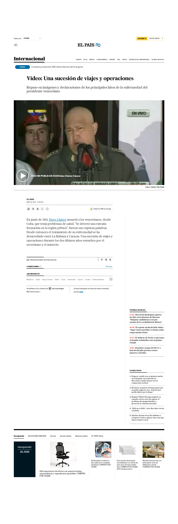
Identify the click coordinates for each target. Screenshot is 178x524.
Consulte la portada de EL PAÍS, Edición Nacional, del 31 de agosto (57, 67)
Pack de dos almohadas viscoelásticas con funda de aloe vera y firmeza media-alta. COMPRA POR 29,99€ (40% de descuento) (127, 465)
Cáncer (80, 279)
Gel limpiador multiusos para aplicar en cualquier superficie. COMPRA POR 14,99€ (101, 464)
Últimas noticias (158, 59)
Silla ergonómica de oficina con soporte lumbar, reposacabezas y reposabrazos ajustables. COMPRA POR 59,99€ (62, 473)
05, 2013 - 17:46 (35, 202)
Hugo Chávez (57, 219)
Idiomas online (81, 436)
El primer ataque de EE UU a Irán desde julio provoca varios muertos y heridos (145, 350)
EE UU (85, 59)
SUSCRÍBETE (142, 38)
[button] (89, 142)
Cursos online (65, 436)
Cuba (63, 279)
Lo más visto (135, 371)
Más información (33, 292)
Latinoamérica (102, 59)
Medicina (30, 279)
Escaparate (19, 436)
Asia (118, 59)
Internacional (29, 58)
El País (30, 199)
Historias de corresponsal (139, 59)
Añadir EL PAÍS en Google (102, 209)
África (124, 59)
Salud (38, 279)
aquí (81, 292)
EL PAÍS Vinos (97, 436)
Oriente (112, 59)
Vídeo (57, 279)
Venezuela (71, 279)
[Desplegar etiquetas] (111, 279)
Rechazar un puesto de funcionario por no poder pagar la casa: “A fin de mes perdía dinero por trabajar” (147, 390)
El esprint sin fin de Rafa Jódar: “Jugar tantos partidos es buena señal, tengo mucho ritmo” (147, 330)
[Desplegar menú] (16, 45)
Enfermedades (98, 279)
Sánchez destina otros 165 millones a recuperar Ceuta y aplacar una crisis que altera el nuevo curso (148, 417)
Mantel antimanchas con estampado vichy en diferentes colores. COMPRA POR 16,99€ (152, 464)
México (92, 59)
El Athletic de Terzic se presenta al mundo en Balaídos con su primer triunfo (147, 340)
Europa (79, 59)
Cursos (53, 436)
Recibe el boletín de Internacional (43, 260)
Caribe (87, 279)
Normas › (109, 266)
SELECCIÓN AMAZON (37, 436)
